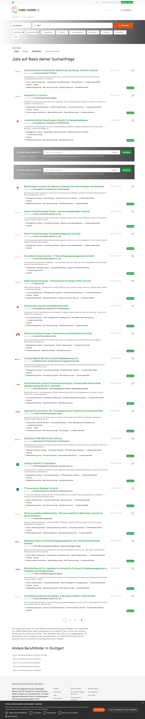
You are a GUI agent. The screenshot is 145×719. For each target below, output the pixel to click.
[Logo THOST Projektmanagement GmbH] (17, 412)
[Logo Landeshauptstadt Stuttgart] (17, 71)
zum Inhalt (91, 696)
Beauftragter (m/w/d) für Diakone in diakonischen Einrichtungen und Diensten (64, 187)
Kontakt (56, 689)
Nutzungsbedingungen (71, 156)
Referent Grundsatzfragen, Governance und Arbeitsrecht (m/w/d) (58, 334)
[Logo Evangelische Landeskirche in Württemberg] (17, 121)
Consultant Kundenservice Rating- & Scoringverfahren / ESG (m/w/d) (59, 596)
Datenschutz (57, 699)
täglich (114, 152)
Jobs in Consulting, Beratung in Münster (26, 663)
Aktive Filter (16, 48)
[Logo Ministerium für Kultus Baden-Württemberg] (17, 440)
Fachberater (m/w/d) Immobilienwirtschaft (46, 306)
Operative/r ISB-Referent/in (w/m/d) (43, 439)
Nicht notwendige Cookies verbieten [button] (122, 710)
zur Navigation (93, 692)
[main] (72, 346)
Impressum (57, 692)
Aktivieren (126, 152)
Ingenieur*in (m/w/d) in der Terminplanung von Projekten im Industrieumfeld (63, 411)
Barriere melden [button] (76, 689)
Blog (97, 2)
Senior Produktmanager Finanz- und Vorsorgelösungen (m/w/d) (57, 212)
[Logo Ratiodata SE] (17, 282)
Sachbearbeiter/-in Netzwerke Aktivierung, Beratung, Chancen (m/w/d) (61, 70)
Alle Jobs (27, 73)
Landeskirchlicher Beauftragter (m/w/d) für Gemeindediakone (56, 120)
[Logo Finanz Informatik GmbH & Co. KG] (17, 213)
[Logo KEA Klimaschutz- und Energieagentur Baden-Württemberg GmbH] (17, 385)
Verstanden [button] (98, 710)
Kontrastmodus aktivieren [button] (76, 699)
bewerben (130, 88)
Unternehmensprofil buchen (110, 2)
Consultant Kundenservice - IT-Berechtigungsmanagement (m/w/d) (59, 256)
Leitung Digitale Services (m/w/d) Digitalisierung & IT (51, 359)
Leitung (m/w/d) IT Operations (40, 464)
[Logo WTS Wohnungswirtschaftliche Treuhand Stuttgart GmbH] (17, 542)
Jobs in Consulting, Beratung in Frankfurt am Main (29, 655)
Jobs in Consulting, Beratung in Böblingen (26, 671)
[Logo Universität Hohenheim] (17, 515)
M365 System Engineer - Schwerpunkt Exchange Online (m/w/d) (57, 281)
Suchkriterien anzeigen (27, 157)
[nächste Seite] (81, 621)
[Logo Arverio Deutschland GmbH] (17, 335)
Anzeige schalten (127, 2)
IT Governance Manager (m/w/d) (41, 489)
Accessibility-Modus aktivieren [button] (77, 694)
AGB (54, 696)
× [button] (142, 703)
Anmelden (127, 10)
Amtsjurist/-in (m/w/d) (35, 95)
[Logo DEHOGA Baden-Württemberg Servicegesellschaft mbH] (17, 360)
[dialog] (72, 710)
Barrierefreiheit (93, 689)
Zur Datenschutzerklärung (39, 709)
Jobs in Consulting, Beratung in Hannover (26, 659)
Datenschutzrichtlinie (58, 156)
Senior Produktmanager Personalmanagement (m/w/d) (52, 234)
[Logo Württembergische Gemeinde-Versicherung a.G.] (17, 465)
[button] (123, 25)
